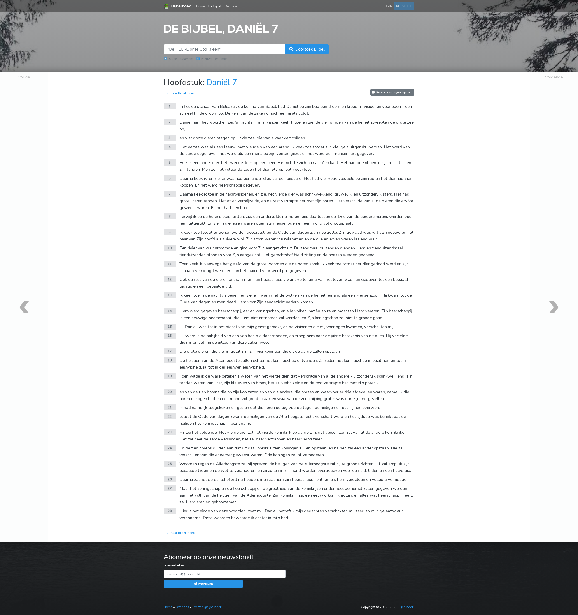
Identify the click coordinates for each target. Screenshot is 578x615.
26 (170, 479)
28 (170, 511)
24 (170, 448)
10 (170, 248)
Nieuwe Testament (215, 58)
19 (170, 376)
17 (170, 351)
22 (170, 416)
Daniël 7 (221, 82)
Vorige (24, 77)
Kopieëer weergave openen (394, 92)
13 (170, 295)
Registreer (404, 6)
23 (170, 432)
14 (170, 311)
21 (170, 407)
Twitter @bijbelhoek (207, 607)
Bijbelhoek (180, 6)
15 (170, 326)
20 (170, 391)
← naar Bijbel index (181, 93)
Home (201, 6)
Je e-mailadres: (174, 565)
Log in (387, 6)
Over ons (182, 607)
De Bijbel (214, 6)
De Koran (232, 6)
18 (170, 360)
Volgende (554, 77)
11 (170, 263)
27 (170, 488)
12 (170, 279)
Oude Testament (181, 58)
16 (170, 335)
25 (170, 463)
